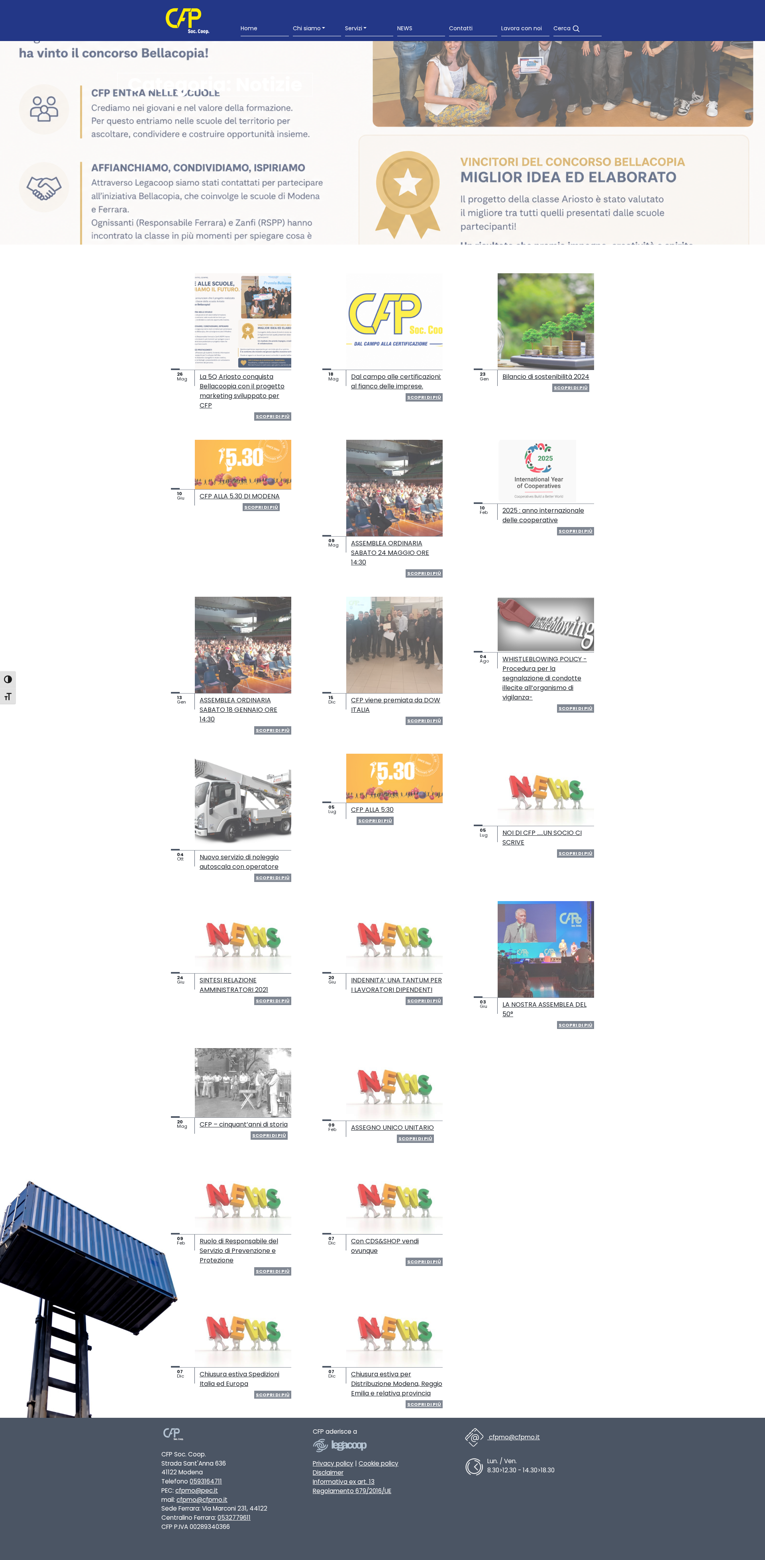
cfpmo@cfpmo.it (202, 1499)
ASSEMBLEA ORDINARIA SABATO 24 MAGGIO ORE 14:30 (390, 553)
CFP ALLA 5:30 (372, 809)
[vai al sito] (341, 1447)
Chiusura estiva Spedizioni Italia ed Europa (239, 1379)
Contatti (461, 28)
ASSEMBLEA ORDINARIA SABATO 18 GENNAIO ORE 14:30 (238, 710)
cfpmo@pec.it (196, 1490)
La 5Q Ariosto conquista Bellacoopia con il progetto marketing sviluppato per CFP (242, 391)
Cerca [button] (562, 28)
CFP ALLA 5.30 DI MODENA (240, 496)
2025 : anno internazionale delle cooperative (543, 515)
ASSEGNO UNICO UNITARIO (392, 1127)
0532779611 (234, 1517)
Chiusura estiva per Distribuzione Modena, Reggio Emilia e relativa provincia (396, 1384)
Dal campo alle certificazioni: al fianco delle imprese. (396, 381)
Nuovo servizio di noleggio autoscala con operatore (239, 862)
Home (249, 28)
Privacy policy (333, 1463)
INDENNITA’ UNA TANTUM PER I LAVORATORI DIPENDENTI (396, 985)
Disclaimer (328, 1472)
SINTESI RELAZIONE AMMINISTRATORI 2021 (234, 985)
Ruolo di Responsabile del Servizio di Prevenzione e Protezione (239, 1251)
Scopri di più (273, 416)
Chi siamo (307, 28)
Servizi (353, 28)
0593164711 (206, 1481)
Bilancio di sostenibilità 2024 (545, 376)
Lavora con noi (521, 28)
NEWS (404, 28)
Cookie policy (378, 1463)
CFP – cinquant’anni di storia (244, 1124)
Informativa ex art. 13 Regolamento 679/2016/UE (352, 1486)
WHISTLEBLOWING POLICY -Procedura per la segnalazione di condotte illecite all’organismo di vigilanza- (544, 678)
